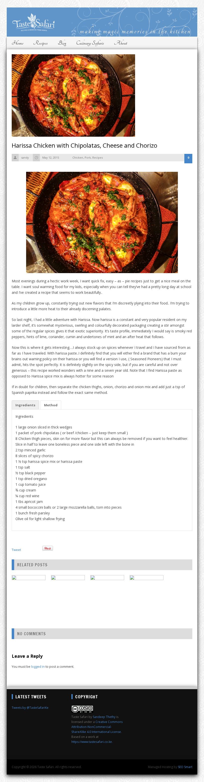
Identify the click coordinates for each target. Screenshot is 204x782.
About (120, 43)
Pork (88, 157)
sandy (25, 157)
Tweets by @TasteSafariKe (30, 708)
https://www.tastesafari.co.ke (91, 742)
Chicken (77, 157)
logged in (38, 666)
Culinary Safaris (90, 43)
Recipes (40, 43)
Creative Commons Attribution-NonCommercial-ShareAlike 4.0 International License (97, 727)
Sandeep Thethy (104, 717)
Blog (62, 43)
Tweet (16, 549)
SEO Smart (185, 767)
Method (50, 405)
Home (17, 43)
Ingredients (25, 405)
